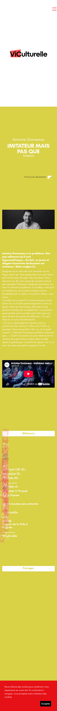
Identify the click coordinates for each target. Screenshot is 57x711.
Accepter (45, 703)
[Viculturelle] (28, 53)
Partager (28, 568)
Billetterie (28, 433)
